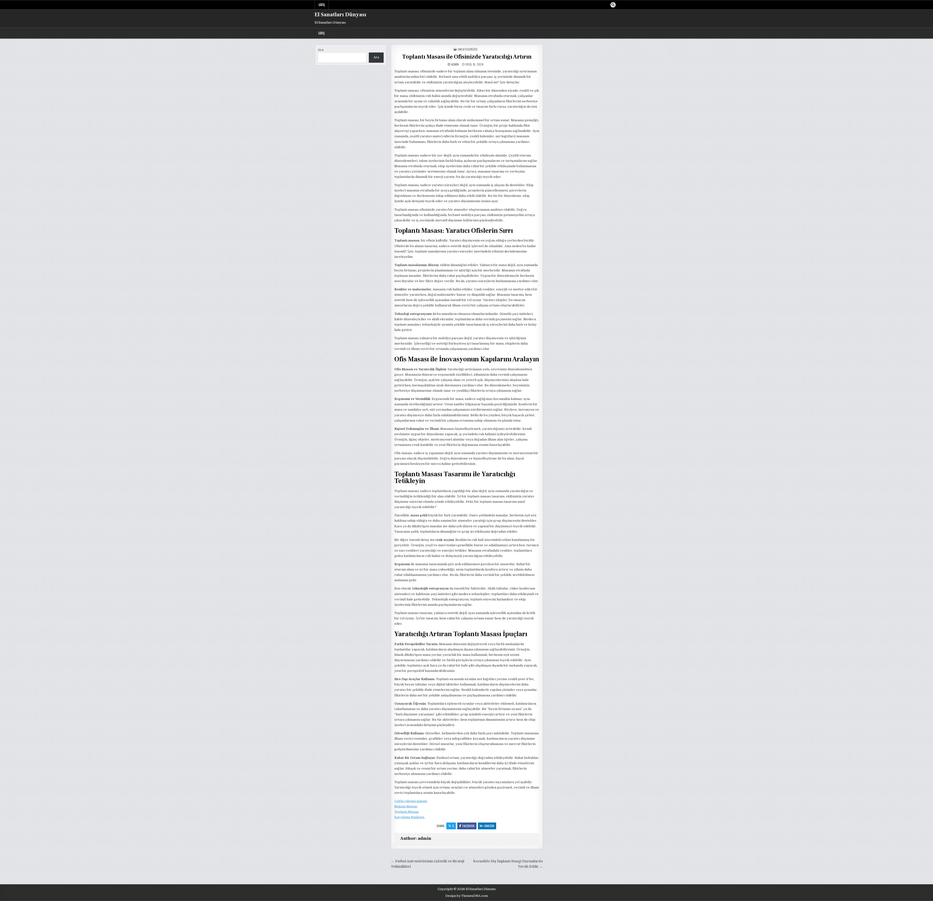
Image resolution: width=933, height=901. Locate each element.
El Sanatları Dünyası (340, 14)
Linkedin (489, 826)
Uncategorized (467, 49)
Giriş (322, 4)
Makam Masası (405, 806)
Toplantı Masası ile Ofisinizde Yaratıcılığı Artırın (467, 57)
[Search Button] (613, 5)
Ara (320, 50)
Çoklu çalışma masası (410, 801)
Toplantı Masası (406, 812)
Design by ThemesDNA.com (466, 896)
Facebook (468, 826)
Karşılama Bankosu (409, 817)
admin (455, 64)
